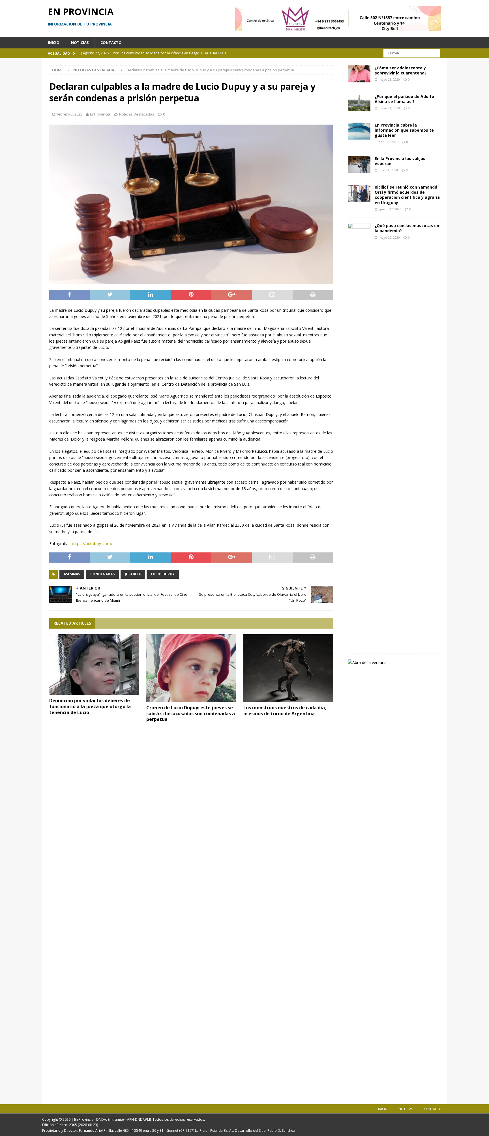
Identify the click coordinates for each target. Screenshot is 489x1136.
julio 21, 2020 (388, 170)
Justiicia (133, 574)
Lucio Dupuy (163, 574)
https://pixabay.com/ (91, 543)
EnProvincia (100, 114)
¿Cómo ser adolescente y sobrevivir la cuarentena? (400, 70)
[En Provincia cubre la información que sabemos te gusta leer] (359, 131)
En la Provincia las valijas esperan (400, 161)
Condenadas (102, 574)
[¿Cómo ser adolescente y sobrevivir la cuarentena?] (359, 73)
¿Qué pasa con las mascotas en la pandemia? (407, 228)
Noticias (80, 42)
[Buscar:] (411, 52)
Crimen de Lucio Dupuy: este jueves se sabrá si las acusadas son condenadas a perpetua (190, 713)
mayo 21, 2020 (389, 108)
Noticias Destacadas (136, 114)
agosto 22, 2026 (390, 209)
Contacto (111, 42)
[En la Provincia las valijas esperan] (359, 164)
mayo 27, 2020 (389, 237)
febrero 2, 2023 (69, 114)
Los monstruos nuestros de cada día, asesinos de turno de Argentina (284, 710)
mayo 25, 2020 (389, 79)
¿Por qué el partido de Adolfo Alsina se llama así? (404, 99)
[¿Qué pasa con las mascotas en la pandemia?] (359, 435)
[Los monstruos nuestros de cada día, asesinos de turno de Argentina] (288, 668)
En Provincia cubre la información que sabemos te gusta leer (404, 130)
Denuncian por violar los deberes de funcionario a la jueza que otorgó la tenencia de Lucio (90, 706)
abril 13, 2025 (388, 142)
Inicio (53, 42)
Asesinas (72, 574)
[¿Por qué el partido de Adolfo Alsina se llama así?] (359, 102)
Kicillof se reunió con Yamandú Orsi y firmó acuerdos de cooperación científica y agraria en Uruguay (407, 194)
